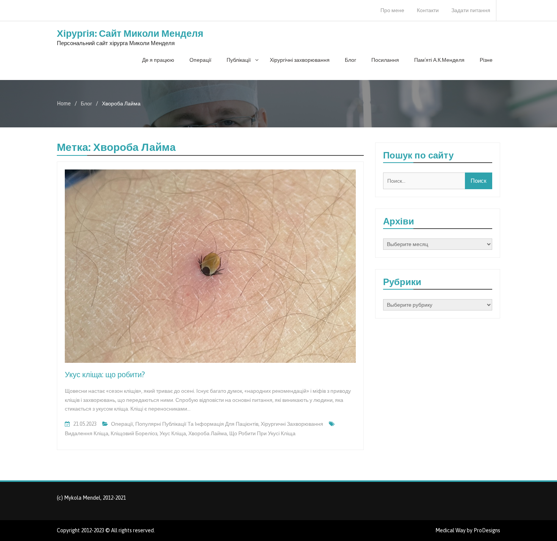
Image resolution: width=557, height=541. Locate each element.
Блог (350, 60)
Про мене (392, 10)
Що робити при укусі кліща (262, 433)
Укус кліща (173, 433)
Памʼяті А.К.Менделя (439, 60)
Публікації (239, 60)
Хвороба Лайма (207, 433)
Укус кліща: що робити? (105, 374)
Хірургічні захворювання (300, 60)
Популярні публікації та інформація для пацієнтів (196, 424)
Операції (200, 60)
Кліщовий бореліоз (134, 433)
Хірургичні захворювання (292, 424)
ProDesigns (487, 530)
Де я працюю (158, 60)
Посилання (385, 60)
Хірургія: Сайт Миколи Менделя (130, 33)
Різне (486, 60)
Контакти (428, 10)
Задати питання (470, 10)
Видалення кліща (86, 433)
